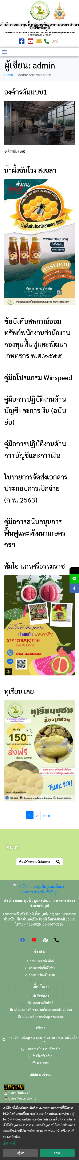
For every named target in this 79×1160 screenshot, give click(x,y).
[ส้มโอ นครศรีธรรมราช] (39, 625)
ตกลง (57, 1153)
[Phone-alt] (56, 940)
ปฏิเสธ (20, 1153)
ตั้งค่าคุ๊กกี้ (9, 1143)
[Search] (58, 861)
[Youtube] (34, 940)
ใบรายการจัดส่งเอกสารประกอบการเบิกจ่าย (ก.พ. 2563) (35, 488)
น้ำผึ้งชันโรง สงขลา (30, 170)
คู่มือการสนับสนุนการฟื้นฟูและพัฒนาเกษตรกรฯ (35, 533)
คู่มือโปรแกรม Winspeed (38, 377)
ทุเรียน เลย (19, 691)
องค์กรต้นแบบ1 (25, 91)
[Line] (74, 578)
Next (46, 815)
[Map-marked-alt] (45, 940)
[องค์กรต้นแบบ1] (39, 122)
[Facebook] (22, 940)
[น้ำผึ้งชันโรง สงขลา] (39, 242)
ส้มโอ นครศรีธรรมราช (34, 566)
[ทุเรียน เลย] (39, 750)
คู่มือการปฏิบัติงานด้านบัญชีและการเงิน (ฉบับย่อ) (35, 410)
